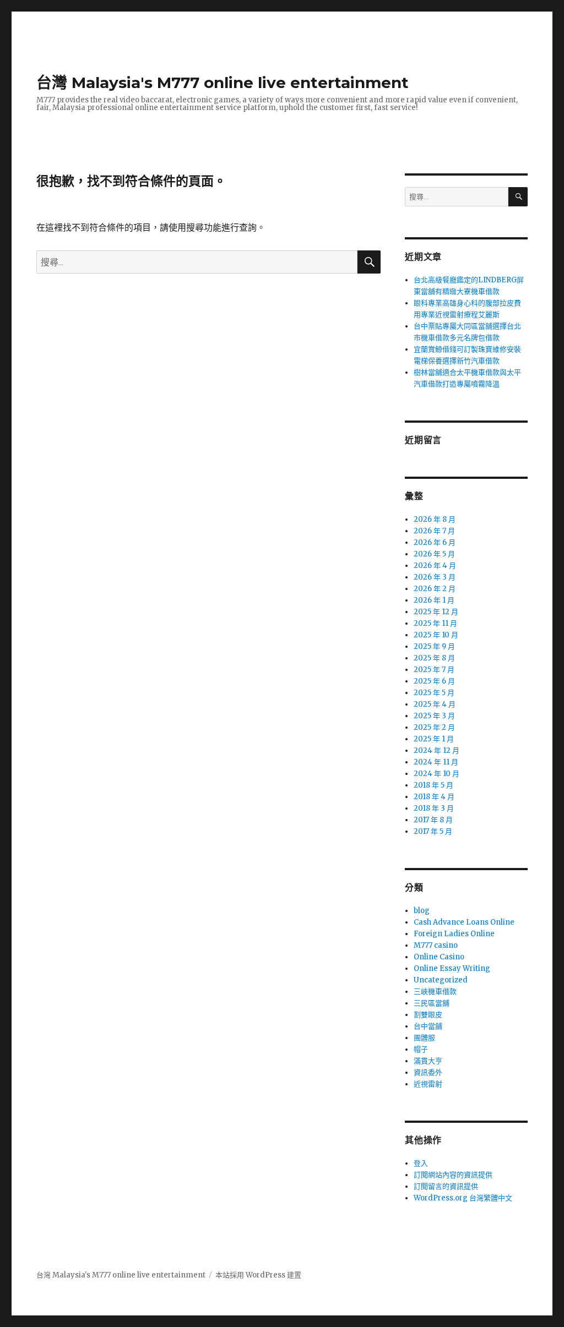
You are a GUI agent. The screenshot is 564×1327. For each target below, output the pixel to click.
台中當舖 (428, 1026)
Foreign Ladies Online (454, 933)
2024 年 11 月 (436, 762)
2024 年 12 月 (436, 750)
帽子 (421, 1049)
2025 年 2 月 (434, 727)
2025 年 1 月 (434, 739)
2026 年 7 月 (434, 531)
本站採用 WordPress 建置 (258, 1275)
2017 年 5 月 (433, 831)
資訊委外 (428, 1072)
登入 (421, 1163)
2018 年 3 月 (434, 808)
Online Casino (439, 957)
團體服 (424, 1037)
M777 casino (436, 945)
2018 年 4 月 (434, 796)
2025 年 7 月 (434, 669)
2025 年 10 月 (436, 635)
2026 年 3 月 (434, 577)
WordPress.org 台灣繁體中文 (463, 1198)
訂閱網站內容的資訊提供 (453, 1174)
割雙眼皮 (428, 1014)
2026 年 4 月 (435, 565)
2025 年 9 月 (434, 646)
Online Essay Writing (452, 968)
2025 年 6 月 (434, 681)
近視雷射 (428, 1084)
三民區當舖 (431, 1003)
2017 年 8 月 (433, 819)
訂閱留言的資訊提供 (446, 1186)
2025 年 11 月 (435, 623)
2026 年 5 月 (434, 554)
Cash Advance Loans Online (464, 922)
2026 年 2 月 (434, 588)
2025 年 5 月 (434, 692)
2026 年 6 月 (434, 542)
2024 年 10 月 (436, 773)
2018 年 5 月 (433, 785)
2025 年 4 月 (434, 704)
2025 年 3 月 (434, 715)
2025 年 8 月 (434, 658)
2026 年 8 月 (434, 519)
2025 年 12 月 (436, 611)
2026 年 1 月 (434, 600)
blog (422, 910)
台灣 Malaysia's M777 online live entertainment (222, 82)
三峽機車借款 (435, 991)
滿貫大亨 (428, 1061)
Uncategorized (441, 980)
